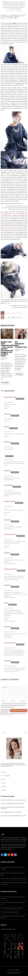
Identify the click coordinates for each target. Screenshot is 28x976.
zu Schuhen (8, 303)
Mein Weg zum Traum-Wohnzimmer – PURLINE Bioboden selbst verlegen (14, 883)
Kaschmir (8, 313)
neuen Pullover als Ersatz (10, 227)
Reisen (3, 779)
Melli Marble (4, 15)
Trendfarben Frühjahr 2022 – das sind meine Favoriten (13, 800)
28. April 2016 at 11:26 (8, 490)
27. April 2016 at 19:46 (8, 402)
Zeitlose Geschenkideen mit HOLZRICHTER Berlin (12, 803)
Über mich (4, 772)
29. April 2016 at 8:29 (8, 525)
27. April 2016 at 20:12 (8, 419)
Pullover (21, 313)
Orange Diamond (9, 501)
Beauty (3, 786)
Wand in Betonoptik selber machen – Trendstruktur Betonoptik (13, 868)
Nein (9, 10)
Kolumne (13, 313)
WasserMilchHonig (10, 397)
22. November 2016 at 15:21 (10, 631)
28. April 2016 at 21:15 (8, 506)
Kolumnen (6, 16)
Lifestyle (11, 16)
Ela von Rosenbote (10, 643)
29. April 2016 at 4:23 (8, 539)
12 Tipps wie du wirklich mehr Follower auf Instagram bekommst (13, 916)
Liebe (17, 313)
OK (7, 10)
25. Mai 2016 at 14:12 (8, 608)
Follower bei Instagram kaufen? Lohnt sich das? (12, 908)
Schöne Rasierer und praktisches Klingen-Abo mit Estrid (13, 815)
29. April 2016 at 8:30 (8, 558)
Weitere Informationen (16, 10)
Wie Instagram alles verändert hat (21, 344)
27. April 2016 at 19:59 (8, 431)
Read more (5, 382)
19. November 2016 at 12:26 (10, 648)
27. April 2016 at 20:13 (8, 447)
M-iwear (6, 427)
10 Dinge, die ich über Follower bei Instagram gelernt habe (13, 903)
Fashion (19, 15)
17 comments (8, 390)
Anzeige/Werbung (13, 15)
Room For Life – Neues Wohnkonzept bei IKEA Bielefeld (14, 878)
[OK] (26, 6)
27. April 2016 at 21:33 (8, 459)
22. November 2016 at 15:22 (10, 665)
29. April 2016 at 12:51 (8, 574)
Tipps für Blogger (6, 775)
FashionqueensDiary (10, 569)
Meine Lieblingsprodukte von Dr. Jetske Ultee (11, 812)
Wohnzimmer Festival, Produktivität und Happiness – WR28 (13, 873)
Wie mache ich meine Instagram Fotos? (10, 912)
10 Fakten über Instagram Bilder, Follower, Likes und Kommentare (13, 897)
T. (4, 454)
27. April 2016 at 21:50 (8, 475)
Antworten (20, 398)
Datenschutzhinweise (7, 714)
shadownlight (8, 485)
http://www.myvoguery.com (10, 621)
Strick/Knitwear (16, 16)
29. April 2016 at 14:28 (8, 590)
